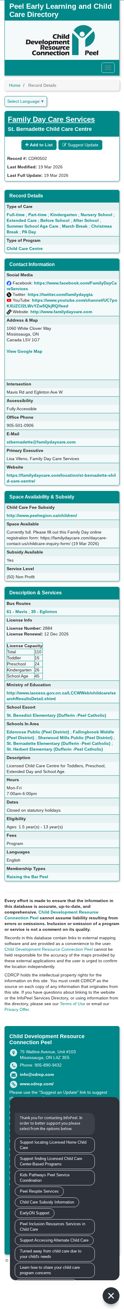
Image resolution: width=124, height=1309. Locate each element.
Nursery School (96, 214)
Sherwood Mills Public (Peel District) (75, 737)
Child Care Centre (25, 248)
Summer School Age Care (32, 226)
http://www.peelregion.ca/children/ (42, 515)
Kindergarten (63, 214)
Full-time (16, 214)
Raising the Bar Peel (27, 876)
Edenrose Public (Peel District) (38, 731)
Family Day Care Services (51, 119)
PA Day (29, 231)
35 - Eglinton (44, 611)
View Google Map (24, 351)
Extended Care (22, 220)
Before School (55, 220)
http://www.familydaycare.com (61, 311)
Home (14, 85)
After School (86, 220)
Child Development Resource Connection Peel (49, 949)
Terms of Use (72, 1003)
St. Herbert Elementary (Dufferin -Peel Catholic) (55, 749)
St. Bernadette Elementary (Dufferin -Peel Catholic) (58, 743)
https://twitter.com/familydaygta (60, 294)
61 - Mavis (17, 611)
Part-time (37, 214)
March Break (75, 226)
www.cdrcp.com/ (37, 1083)
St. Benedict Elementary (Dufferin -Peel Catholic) (56, 715)
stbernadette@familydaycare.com (41, 442)
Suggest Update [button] (82, 144)
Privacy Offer (17, 1009)
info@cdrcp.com (37, 1074)
